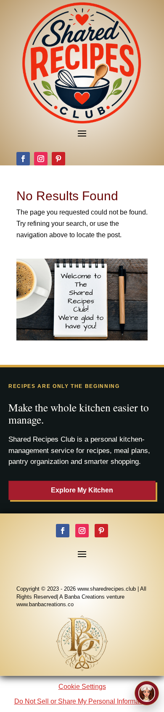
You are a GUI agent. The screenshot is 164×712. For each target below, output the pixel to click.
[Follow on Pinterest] (58, 158)
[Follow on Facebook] (23, 158)
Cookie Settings (82, 686)
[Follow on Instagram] (41, 158)
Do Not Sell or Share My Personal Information (82, 701)
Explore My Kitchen (82, 490)
